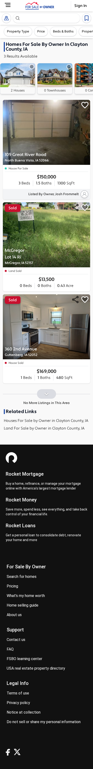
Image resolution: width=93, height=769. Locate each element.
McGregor (19, 256)
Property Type (18, 31)
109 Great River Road (27, 157)
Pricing (12, 586)
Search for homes (21, 576)
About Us (14, 615)
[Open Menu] (7, 5)
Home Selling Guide (22, 605)
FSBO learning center (24, 658)
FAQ (10, 649)
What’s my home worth (26, 595)
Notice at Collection (24, 712)
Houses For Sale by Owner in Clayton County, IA (46, 420)
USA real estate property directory (36, 668)
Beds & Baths (63, 31)
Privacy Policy (18, 702)
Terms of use (18, 693)
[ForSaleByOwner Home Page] (40, 6)
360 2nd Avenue (21, 351)
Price (41, 31)
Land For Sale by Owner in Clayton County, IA (44, 428)
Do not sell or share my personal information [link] (44, 722)
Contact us (16, 639)
